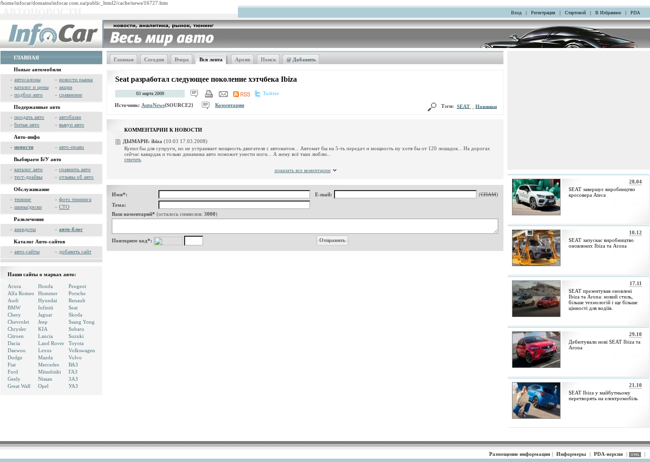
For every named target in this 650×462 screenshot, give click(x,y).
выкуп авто (71, 124)
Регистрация (543, 12)
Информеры (571, 454)
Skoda (75, 315)
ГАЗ (73, 372)
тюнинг (22, 199)
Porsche (77, 293)
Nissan (45, 379)
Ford (13, 372)
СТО (64, 207)
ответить (132, 159)
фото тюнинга (75, 199)
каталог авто (28, 169)
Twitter (271, 93)
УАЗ (73, 386)
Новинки (486, 106)
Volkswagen (82, 350)
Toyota (76, 343)
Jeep (43, 322)
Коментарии (229, 105)
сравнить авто (75, 169)
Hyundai (47, 300)
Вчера (182, 59)
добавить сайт (75, 251)
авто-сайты (26, 251)
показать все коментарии (303, 170)
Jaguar (45, 315)
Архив (242, 59)
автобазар (70, 117)
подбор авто (28, 94)
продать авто (29, 117)
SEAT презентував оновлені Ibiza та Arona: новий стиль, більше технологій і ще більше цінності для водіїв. (603, 299)
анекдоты (25, 229)
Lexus (44, 350)
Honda (45, 286)
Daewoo (17, 350)
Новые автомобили (37, 69)
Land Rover (51, 343)
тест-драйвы (28, 177)
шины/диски (28, 207)
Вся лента (211, 59)
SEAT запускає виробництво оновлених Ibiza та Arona (601, 243)
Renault (77, 300)
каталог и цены (31, 87)
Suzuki (76, 336)
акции (65, 87)
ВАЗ (73, 364)
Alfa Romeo (21, 293)
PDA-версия (608, 454)
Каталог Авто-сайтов (39, 241)
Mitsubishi (49, 372)
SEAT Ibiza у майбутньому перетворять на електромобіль (603, 395)
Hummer (48, 293)
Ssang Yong (82, 322)
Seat (73, 307)
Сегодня (154, 59)
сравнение (70, 94)
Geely (14, 379)
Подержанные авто (37, 107)
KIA (43, 329)
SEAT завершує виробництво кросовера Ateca (602, 192)
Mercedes (48, 364)
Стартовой (575, 12)
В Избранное (608, 12)
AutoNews (153, 105)
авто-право (71, 147)
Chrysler (17, 329)
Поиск (268, 59)
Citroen (16, 336)
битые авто (26, 124)
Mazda (45, 357)
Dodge (15, 357)
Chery (14, 315)
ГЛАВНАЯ (26, 57)
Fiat (12, 364)
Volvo (75, 357)
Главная (124, 59)
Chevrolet (18, 322)
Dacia (14, 343)
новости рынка (76, 79)
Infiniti (45, 307)
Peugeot (77, 286)
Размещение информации (519, 454)
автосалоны (27, 79)
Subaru (76, 329)
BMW (14, 307)
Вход (516, 12)
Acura (14, 286)
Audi (13, 300)
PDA (635, 12)
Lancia (45, 336)
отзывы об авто (76, 177)
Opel (43, 386)
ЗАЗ (73, 379)
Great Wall (19, 386)
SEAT (463, 106)
